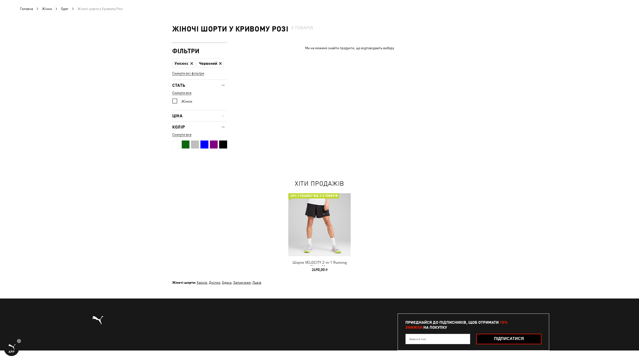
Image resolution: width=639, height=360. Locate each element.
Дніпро (214, 282)
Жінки (47, 9)
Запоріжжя (242, 282)
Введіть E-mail (417, 339)
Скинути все (181, 93)
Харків (202, 282)
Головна (26, 9)
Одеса (226, 282)
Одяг (64, 9)
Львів (256, 282)
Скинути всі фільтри (188, 73)
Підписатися (509, 338)
